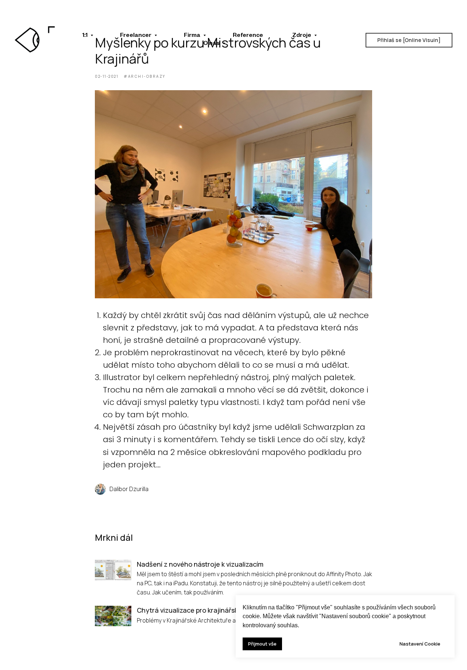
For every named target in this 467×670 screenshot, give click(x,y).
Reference (248, 36)
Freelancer (136, 36)
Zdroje (302, 36)
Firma (192, 36)
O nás (212, 44)
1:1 (85, 36)
